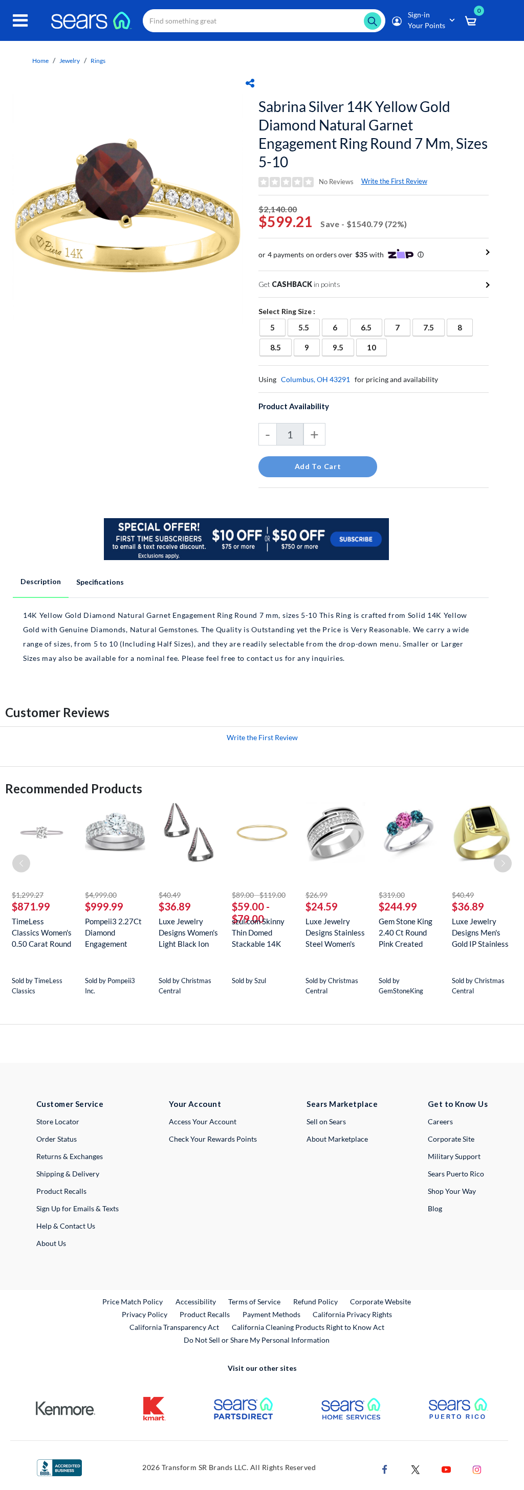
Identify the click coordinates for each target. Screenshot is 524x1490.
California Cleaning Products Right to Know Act (308, 1327)
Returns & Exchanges (69, 1156)
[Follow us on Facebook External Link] (385, 1468)
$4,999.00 (101, 895)
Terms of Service (254, 1301)
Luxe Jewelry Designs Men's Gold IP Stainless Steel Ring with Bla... (480, 933)
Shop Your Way (452, 1191)
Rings (98, 60)
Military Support (454, 1156)
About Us (51, 1243)
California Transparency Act (174, 1327)
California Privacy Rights (352, 1314)
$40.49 (170, 895)
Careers (440, 1121)
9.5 (343, 347)
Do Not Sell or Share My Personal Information (257, 1340)
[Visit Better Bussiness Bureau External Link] (59, 1466)
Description (40, 581)
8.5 (281, 347)
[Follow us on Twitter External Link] (415, 1468)
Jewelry (69, 60)
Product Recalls (61, 1191)
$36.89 (175, 906)
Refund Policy (315, 1301)
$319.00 (392, 895)
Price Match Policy (132, 1301)
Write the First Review (394, 181)
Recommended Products (73, 788)
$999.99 (104, 906)
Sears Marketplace (342, 1103)
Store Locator (57, 1121)
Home (40, 60)
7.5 (434, 327)
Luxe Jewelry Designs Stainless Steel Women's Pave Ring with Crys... (335, 933)
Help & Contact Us (65, 1225)
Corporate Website (381, 1301)
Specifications (100, 581)
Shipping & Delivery (67, 1173)
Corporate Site (451, 1139)
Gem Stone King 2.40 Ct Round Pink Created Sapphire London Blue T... (406, 933)
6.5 (371, 327)
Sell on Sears (326, 1121)
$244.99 (398, 906)
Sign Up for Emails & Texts (77, 1208)
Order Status (56, 1139)
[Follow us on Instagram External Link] (477, 1468)
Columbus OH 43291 (315, 379)
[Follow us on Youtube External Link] (446, 1468)
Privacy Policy (144, 1314)
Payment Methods (271, 1314)
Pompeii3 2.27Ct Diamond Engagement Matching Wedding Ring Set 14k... (115, 933)
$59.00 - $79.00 (251, 912)
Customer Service (69, 1103)
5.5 (309, 327)
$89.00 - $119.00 (259, 895)
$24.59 (321, 906)
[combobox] (264, 20)
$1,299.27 (27, 895)
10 (376, 347)
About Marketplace (337, 1139)
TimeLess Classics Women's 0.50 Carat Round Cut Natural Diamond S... (42, 933)
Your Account (195, 1103)
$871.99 (31, 906)
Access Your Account (202, 1121)
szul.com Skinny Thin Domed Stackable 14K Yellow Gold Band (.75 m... (261, 933)
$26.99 (316, 895)
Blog (435, 1208)
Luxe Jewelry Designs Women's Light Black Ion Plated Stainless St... (188, 933)
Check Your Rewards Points (213, 1139)
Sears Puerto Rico (456, 1173)
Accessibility (196, 1301)
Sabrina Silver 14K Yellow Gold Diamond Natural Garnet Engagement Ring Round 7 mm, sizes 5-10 (373, 134)
